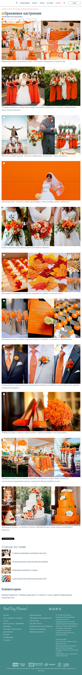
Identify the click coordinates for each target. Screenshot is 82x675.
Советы (10, 9)
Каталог (6, 615)
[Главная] (16, 4)
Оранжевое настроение (22, 13)
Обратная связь (35, 615)
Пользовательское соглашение (40, 626)
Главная (4, 9)
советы (42, 3)
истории (50, 3)
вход (74, 3)
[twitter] (60, 609)
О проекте (7, 640)
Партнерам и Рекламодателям (40, 618)
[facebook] (57, 609)
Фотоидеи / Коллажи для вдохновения (25, 9)
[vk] (50, 609)
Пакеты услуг (34, 621)
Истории (6, 635)
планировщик (25, 3)
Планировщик (8, 637)
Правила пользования (37, 629)
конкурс (58, 3)
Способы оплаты (35, 623)
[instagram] (53, 609)
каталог (34, 3)
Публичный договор (36, 632)
